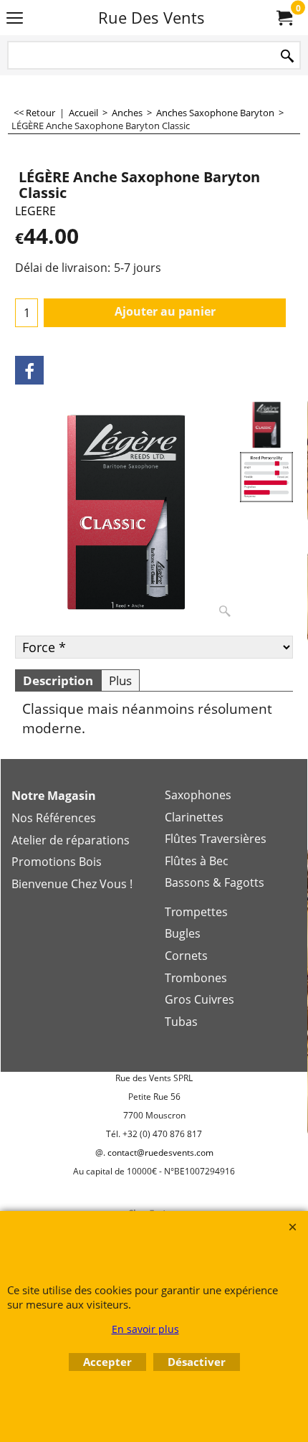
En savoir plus (145, 1329)
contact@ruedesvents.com (160, 1152)
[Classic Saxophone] (266, 476)
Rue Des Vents (151, 17)
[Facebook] (29, 370)
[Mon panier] (283, 18)
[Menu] (14, 18)
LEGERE (35, 211)
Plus (120, 680)
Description (58, 680)
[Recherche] (287, 56)
